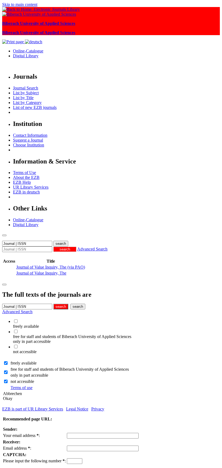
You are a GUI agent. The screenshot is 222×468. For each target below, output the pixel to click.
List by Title (23, 97)
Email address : (17, 448)
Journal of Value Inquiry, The (41, 273)
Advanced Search (92, 249)
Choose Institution (28, 145)
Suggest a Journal (28, 140)
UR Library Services (30, 187)
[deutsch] (33, 41)
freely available (24, 363)
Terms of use (21, 387)
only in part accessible (29, 375)
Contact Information (30, 135)
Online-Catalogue (28, 51)
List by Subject (26, 93)
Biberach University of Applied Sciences (38, 23)
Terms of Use (24, 172)
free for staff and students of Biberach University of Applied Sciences (70, 369)
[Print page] (13, 41)
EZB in (26, 192)
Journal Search (25, 88)
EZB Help (22, 182)
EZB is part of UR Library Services (32, 409)
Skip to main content (19, 4)
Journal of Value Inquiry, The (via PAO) (50, 267)
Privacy (97, 409)
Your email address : (21, 435)
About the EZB (26, 177)
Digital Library (25, 56)
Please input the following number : (34, 461)
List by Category (27, 102)
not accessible (22, 381)
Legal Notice (77, 409)
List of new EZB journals (35, 107)
